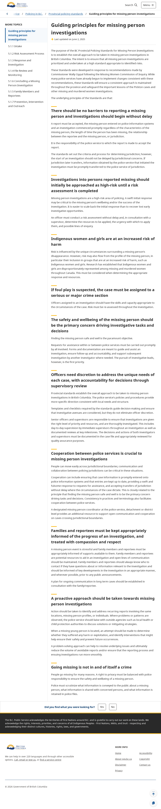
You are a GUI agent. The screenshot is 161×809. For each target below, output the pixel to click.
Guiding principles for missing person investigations (21, 35)
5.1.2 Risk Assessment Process (26, 53)
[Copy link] (153, 803)
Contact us (144, 764)
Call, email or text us (25, 759)
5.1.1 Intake (15, 46)
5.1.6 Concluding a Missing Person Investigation (24, 83)
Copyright (144, 758)
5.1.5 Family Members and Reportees (23, 93)
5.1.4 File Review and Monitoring (20, 73)
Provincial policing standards (66, 14)
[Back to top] (153, 793)
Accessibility (145, 753)
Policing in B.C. (34, 14)
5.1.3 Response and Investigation (19, 62)
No (113, 707)
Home (118, 753)
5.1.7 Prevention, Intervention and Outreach (25, 104)
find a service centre (50, 759)
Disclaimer (120, 764)
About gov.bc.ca (123, 758)
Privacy (118, 770)
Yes (102, 707)
